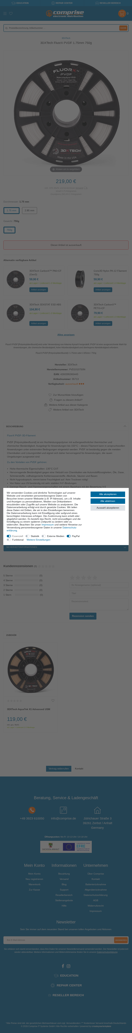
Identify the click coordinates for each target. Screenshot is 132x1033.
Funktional (18, 539)
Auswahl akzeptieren (108, 507)
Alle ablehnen (107, 501)
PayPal (76, 536)
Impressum (48, 524)
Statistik (35, 536)
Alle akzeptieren (108, 494)
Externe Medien (55, 536)
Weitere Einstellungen (38, 539)
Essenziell (17, 536)
